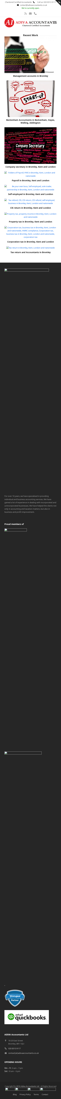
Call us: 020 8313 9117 (46, 2)
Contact (45, 1094)
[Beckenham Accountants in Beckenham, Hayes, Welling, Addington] (30, 98)
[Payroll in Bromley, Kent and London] (30, 174)
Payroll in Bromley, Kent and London (30, 180)
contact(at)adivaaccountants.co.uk (23, 1053)
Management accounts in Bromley (30, 75)
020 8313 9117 (14, 1048)
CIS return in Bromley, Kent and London (30, 207)
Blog (15, 1094)
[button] (55, 22)
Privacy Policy (25, 1094)
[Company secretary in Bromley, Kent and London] (30, 145)
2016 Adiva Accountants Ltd (27, 1086)
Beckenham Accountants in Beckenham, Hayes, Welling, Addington (30, 121)
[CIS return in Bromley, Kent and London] (30, 201)
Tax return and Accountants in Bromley (31, 252)
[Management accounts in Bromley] (30, 54)
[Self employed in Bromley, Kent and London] (30, 187)
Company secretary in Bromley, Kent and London (30, 166)
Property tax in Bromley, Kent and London (30, 221)
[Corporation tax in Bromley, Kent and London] (30, 232)
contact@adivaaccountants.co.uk (33, 5)
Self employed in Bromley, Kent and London (30, 194)
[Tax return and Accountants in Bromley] (30, 247)
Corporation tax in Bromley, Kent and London (30, 241)
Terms (36, 1094)
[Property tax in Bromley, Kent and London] (30, 215)
